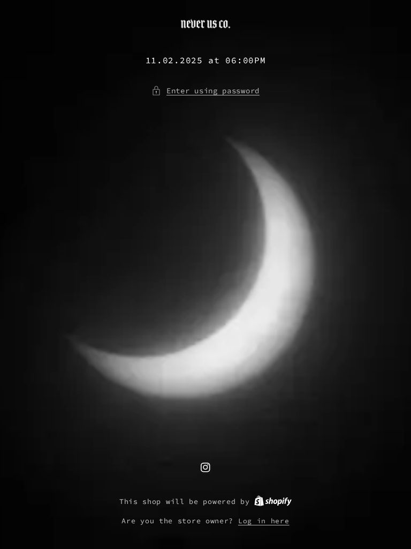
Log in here (264, 520)
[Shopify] (273, 501)
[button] (205, 91)
